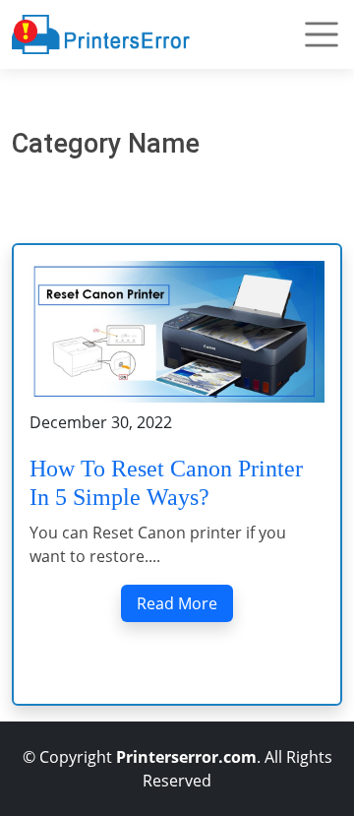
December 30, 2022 (101, 422)
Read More (177, 603)
